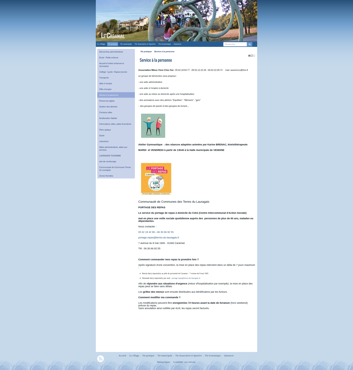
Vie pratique (112, 44)
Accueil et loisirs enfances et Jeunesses (111, 64)
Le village (101, 44)
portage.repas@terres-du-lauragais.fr (158, 237)
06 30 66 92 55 (165, 232)
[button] (254, 55)
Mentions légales (163, 362)
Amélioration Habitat (108, 118)
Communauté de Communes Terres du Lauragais (115, 168)
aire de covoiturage (107, 161)
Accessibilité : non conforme (184, 362)
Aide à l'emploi (105, 83)
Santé (101, 135)
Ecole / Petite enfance (108, 57)
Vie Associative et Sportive (145, 44)
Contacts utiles (105, 112)
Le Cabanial (113, 35)
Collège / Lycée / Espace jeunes (113, 71)
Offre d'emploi (105, 89)
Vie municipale (126, 44)
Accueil (122, 355)
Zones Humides (106, 175)
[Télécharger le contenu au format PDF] (251, 55)
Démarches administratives (111, 51)
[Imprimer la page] (249, 55)
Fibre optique (105, 129)
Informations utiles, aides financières (115, 124)
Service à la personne (108, 95)
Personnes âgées (107, 100)
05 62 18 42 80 (146, 232)
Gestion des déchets (108, 106)
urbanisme (104, 141)
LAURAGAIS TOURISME (110, 155)
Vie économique (164, 44)
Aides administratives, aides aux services (113, 148)
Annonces (177, 44)
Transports (104, 77)
